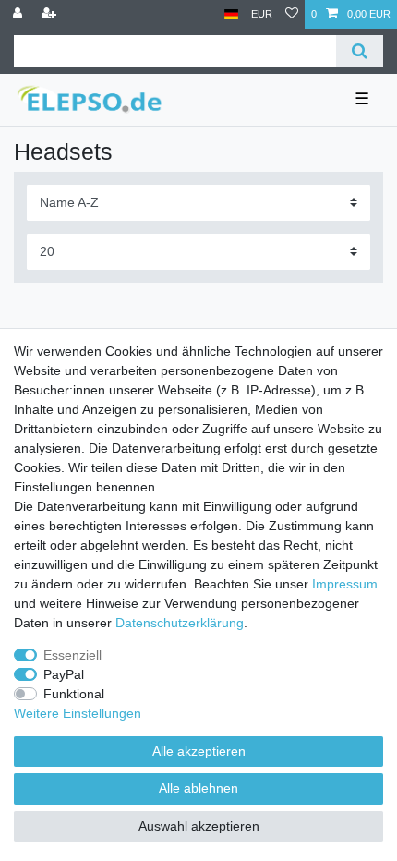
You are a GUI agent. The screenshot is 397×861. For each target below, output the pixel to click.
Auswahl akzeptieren (198, 826)
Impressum (345, 583)
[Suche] (359, 51)
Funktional (73, 693)
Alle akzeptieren (199, 751)
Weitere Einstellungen (77, 713)
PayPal (63, 674)
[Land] (231, 14)
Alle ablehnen (198, 788)
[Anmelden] (19, 14)
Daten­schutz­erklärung (179, 622)
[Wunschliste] (292, 14)
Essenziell (72, 655)
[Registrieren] (50, 14)
